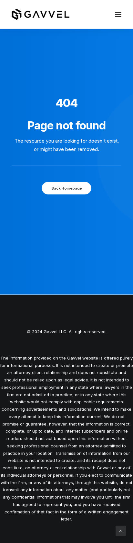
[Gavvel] (40, 14)
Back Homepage (66, 188)
